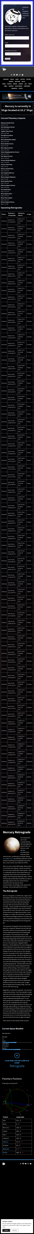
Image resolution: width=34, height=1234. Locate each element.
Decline (14, 1230)
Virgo (4, 858)
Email (6, 42)
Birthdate (7, 50)
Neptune (6, 1149)
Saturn (5, 1142)
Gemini (11, 858)
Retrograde (17, 1066)
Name (6, 34)
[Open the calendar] (22, 54)
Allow (6, 1230)
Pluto (5, 1152)
